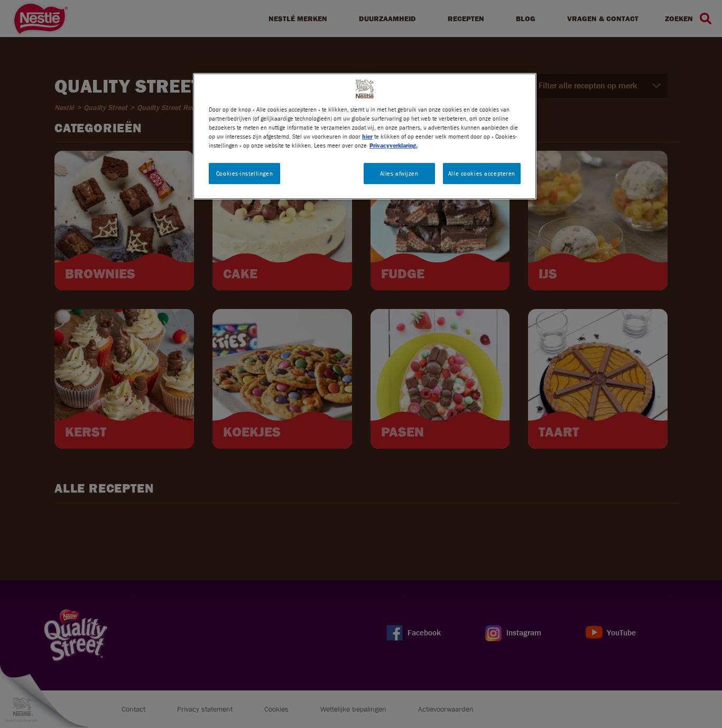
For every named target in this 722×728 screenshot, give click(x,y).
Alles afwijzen (399, 173)
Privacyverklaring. (393, 145)
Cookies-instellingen (244, 173)
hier (367, 136)
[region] (364, 136)
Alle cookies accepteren (481, 173)
